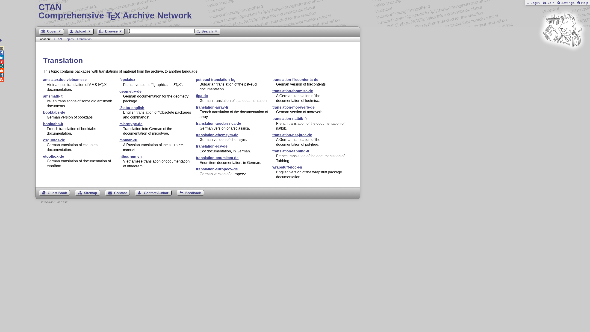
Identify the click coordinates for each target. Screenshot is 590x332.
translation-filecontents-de (295, 80)
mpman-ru (128, 140)
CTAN (58, 39)
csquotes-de (54, 140)
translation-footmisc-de (292, 91)
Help (584, 3)
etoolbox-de (53, 156)
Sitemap (90, 193)
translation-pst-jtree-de (292, 135)
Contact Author (156, 193)
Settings (568, 3)
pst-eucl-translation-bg (216, 80)
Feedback (193, 193)
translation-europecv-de (217, 169)
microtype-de (130, 124)
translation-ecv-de (211, 146)
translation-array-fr (212, 107)
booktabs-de (54, 112)
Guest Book (57, 193)
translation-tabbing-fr (290, 151)
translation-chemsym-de (217, 135)
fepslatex (127, 80)
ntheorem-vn (130, 157)
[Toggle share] (1, 40)
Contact (120, 193)
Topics (70, 39)
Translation (84, 39)
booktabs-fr (53, 124)
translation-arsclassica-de (218, 123)
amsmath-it (52, 96)
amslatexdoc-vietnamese (65, 80)
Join (551, 3)
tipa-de (202, 96)
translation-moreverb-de (293, 107)
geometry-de (130, 91)
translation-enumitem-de (217, 158)
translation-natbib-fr (289, 119)
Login (535, 3)
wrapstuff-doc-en (287, 167)
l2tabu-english (131, 108)
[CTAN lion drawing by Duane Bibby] (562, 56)
